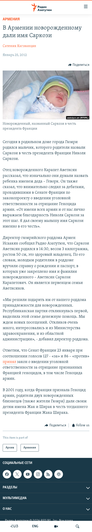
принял (10, 362)
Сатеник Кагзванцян (19, 46)
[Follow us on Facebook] (7, 474)
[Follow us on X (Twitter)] (17, 474)
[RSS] (48, 474)
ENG (35, 526)
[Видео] (56, 526)
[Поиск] (77, 526)
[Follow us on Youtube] (27, 474)
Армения (11, 19)
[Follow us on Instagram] (38, 474)
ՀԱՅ (14, 526)
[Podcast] (58, 474)
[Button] (79, 65)
